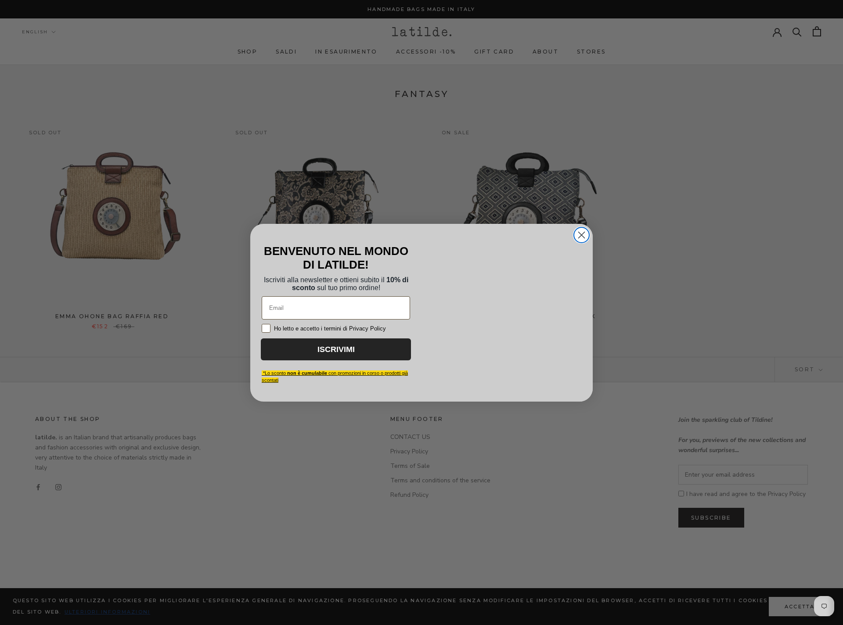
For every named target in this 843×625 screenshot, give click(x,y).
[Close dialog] (581, 233)
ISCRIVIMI (336, 354)
